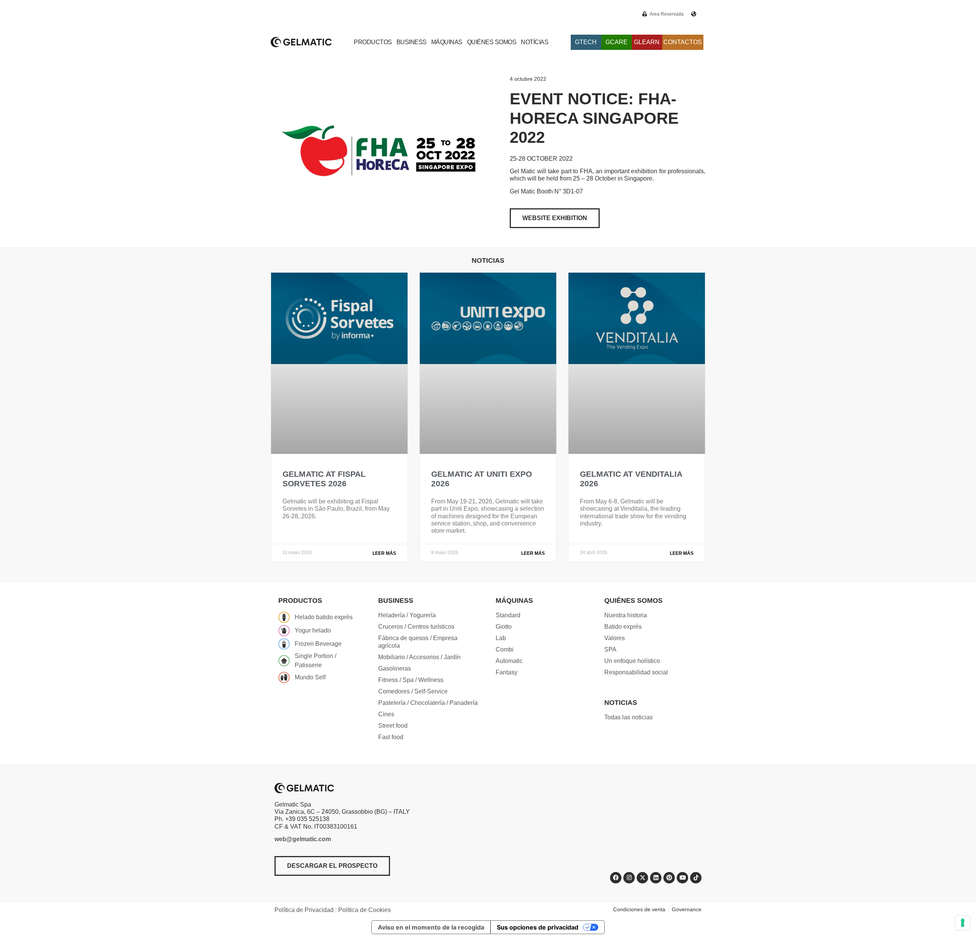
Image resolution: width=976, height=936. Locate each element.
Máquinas (446, 42)
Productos (373, 42)
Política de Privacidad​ (304, 910)
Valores (614, 638)
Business (411, 42)
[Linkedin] (655, 877)
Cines (386, 714)
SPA (610, 649)
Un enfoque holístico (632, 661)
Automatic (509, 661)
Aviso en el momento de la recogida (431, 927)
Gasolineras (394, 668)
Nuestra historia (625, 615)
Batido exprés (623, 626)
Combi (505, 649)
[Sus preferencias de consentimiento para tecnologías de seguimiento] (962, 922)
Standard (508, 615)
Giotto (504, 626)
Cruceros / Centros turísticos (416, 626)
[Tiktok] (696, 877)
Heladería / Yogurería (407, 615)
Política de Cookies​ (364, 910)
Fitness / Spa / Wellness (410, 680)
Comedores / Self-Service (413, 691)
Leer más (384, 553)
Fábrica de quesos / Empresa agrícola (418, 642)
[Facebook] (615, 877)
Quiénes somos (492, 42)
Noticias (620, 702)
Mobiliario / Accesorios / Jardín (419, 657)
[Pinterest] (669, 877)
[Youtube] (682, 877)
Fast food (390, 737)
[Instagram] (629, 877)
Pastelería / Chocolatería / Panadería (428, 703)
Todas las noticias (628, 717)
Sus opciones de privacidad (537, 927)
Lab (501, 638)
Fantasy (506, 672)
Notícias (534, 42)
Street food (393, 725)
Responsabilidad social (636, 672)
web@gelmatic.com (302, 839)
